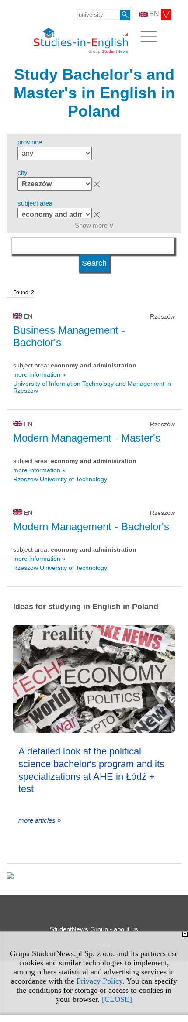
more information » (39, 374)
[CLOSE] (117, 999)
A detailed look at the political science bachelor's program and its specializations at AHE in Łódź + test (91, 770)
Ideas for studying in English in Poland (85, 606)
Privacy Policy (99, 981)
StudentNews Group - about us (94, 929)
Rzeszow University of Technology (60, 479)
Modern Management (86, 438)
